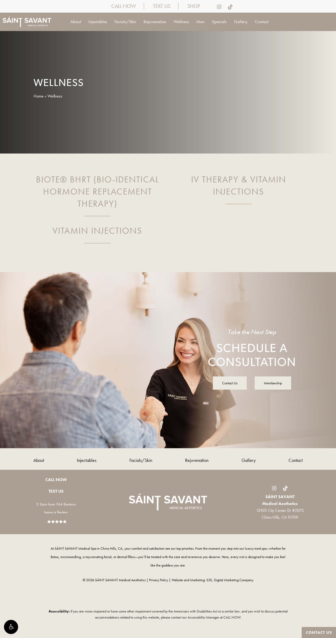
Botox (55, 556)
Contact (295, 460)
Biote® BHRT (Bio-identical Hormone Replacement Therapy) (97, 191)
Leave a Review (56, 512)
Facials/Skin (140, 460)
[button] (11, 627)
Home (39, 96)
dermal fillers (126, 556)
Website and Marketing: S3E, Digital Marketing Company (212, 580)
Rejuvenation (196, 460)
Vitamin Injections (97, 230)
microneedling (70, 556)
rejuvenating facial (98, 556)
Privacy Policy (158, 580)
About (38, 460)
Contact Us (319, 632)
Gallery (249, 460)
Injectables (86, 460)
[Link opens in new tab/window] (216, 6)
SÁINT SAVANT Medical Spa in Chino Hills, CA (89, 548)
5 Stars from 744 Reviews (56, 504)
